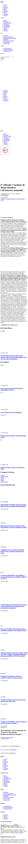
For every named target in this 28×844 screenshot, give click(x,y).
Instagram (5, 818)
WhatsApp (13, 749)
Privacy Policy (6, 42)
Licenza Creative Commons (17, 832)
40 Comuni (6, 99)
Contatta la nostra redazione (7, 737)
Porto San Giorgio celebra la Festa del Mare (12, 389)
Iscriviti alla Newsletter (8, 40)
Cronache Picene (7, 48)
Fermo (4, 20)
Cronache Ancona (7, 51)
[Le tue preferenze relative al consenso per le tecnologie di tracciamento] (25, 841)
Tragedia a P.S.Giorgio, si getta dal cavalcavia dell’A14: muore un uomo (11, 677)
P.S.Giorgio (6, 24)
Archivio (5, 15)
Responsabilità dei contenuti (9, 38)
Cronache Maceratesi (8, 49)
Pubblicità (5, 39)
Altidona (3, 475)
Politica (5, 8)
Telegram (13, 753)
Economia (5, 7)
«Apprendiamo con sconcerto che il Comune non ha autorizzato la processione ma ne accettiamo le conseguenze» (14, 606)
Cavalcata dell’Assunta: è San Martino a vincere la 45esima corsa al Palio (14, 577)
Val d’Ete (5, 30)
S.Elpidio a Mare (7, 23)
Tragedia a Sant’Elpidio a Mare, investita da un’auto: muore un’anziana (14, 722)
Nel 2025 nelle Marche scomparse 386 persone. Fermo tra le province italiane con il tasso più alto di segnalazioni (14, 357)
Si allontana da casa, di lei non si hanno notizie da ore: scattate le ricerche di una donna (12, 551)
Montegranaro (6, 25)
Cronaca (5, 5)
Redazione (5, 35)
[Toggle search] (2, 131)
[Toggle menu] (2, 60)
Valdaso (5, 28)
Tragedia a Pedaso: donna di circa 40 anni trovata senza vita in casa (13, 700)
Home (2, 1)
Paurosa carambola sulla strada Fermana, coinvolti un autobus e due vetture (14, 629)
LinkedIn (5, 817)
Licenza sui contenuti (8, 37)
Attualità (2, 478)
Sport (4, 6)
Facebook (5, 814)
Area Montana (6, 26)
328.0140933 (17, 746)
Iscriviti (16, 824)
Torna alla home (4, 481)
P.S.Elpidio (5, 21)
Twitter (5, 816)
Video (4, 12)
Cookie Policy (6, 43)
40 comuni (5, 14)
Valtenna (5, 29)
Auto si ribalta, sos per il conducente (11, 412)
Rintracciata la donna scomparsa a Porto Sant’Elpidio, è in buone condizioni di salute (13, 526)
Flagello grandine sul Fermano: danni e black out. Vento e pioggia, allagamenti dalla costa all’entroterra (14, 654)
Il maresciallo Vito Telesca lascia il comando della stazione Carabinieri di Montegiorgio (13, 505)
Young (4, 10)
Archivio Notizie (4, 476)
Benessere (5, 11)
